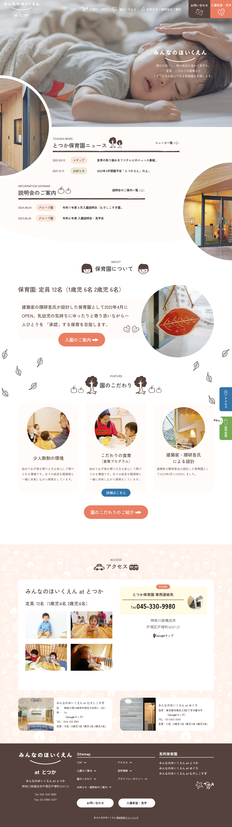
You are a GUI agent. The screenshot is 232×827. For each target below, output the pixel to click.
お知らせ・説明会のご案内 (163, 9)
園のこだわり (127, 9)
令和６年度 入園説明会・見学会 (83, 218)
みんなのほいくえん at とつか (178, 763)
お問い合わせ (199, 5)
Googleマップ (164, 635)
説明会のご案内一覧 (125, 190)
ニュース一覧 (164, 143)
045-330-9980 (155, 606)
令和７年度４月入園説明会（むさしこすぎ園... (93, 207)
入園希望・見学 (221, 5)
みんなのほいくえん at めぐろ (178, 768)
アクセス (226, 402)
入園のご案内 (98, 9)
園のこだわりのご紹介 (112, 512)
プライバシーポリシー (130, 779)
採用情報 (226, 431)
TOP (73, 9)
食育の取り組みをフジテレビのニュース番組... (127, 160)
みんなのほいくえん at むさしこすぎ (183, 773)
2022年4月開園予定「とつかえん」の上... (123, 171)
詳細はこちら (116, 492)
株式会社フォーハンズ (127, 817)
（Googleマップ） (74, 717)
